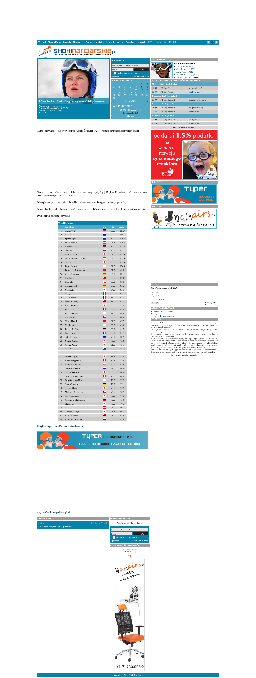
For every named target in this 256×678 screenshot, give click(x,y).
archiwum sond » (210, 305)
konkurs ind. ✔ (195, 92)
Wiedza (88, 42)
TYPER (172, 42)
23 (147, 92)
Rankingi (77, 42)
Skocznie (142, 42)
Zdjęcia (120, 42)
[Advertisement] (128, 19)
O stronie (110, 42)
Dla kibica (99, 42)
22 (142, 92)
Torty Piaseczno (159, 314)
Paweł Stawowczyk (53, 106)
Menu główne (54, 42)
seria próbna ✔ (195, 88)
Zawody (67, 42)
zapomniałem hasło (141, 76)
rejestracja (117, 76)
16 (147, 90)
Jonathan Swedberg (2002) (187, 74)
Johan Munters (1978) (185, 69)
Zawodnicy (130, 42)
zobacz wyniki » (210, 302)
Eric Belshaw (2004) (184, 66)
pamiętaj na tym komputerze (127, 73)
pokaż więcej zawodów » (184, 127)
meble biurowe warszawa (163, 311)
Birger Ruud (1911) (184, 72)
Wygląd (42, 42)
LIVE (150, 42)
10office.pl (139, 675)
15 (142, 90)
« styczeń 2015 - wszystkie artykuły (54, 512)
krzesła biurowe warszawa (164, 316)
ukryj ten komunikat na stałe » (184, 355)
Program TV (161, 42)
